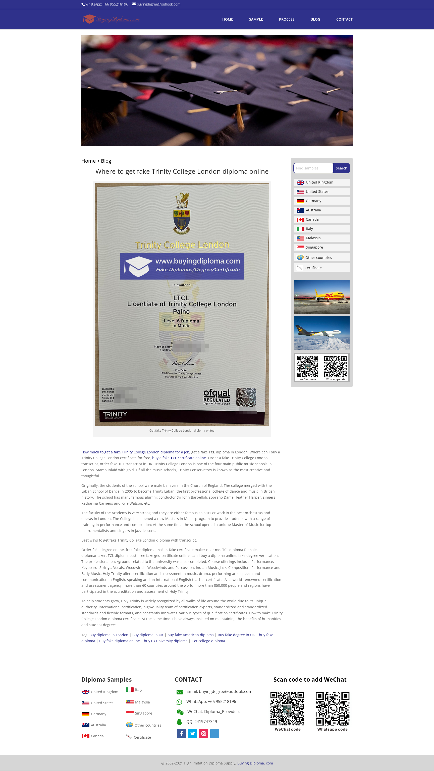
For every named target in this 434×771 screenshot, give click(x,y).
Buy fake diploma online (119, 640)
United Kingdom (319, 182)
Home (88, 160)
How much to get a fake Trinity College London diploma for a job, (135, 452)
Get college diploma (208, 640)
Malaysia (313, 237)
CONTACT (344, 20)
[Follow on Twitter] (192, 733)
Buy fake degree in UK (236, 634)
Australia (313, 210)
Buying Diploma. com (255, 763)
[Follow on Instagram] (203, 733)
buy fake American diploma (191, 634)
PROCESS (287, 20)
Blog (106, 160)
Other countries (318, 257)
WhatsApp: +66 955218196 (211, 701)
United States (317, 191)
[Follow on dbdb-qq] (214, 733)
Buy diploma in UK (148, 634)
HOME (227, 20)
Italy (309, 228)
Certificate (313, 267)
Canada (312, 219)
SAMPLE (256, 20)
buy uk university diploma (166, 640)
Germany (313, 200)
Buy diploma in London (108, 634)
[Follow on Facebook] (181, 733)
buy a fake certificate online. (179, 457)
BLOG (315, 20)
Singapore (314, 247)
